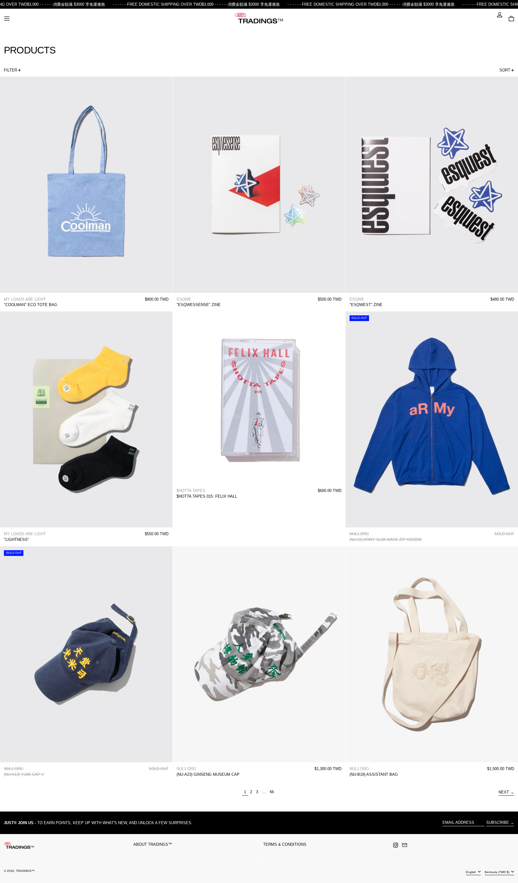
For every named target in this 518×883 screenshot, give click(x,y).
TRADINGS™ (25, 870)
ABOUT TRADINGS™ (152, 844)
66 (272, 791)
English (471, 871)
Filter (10, 70)
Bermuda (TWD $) (497, 871)
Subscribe (497, 822)
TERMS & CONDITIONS (284, 844)
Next (504, 792)
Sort (504, 70)
